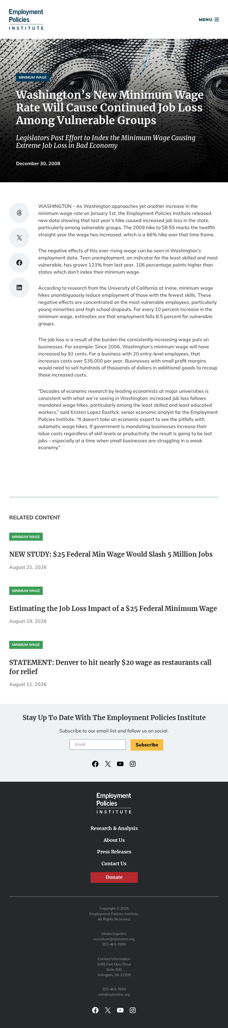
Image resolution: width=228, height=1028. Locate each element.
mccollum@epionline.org (114, 939)
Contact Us (114, 863)
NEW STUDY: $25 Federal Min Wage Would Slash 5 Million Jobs (111, 554)
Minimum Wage (33, 77)
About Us (114, 840)
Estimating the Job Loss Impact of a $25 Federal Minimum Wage (113, 608)
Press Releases (114, 852)
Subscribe (147, 745)
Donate (114, 20)
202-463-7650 (114, 944)
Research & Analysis (114, 828)
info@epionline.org (114, 994)
